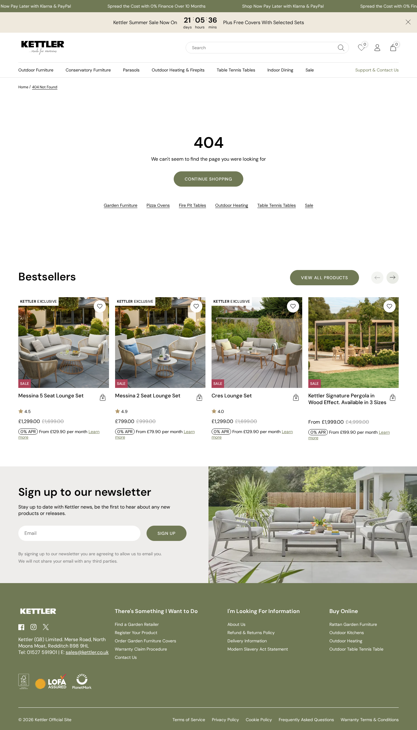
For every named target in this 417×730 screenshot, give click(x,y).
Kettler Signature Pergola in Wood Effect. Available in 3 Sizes (347, 399)
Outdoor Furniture (35, 70)
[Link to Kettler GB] (42, 47)
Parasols (131, 70)
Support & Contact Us (377, 70)
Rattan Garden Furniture (353, 624)
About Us (236, 624)
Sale (310, 70)
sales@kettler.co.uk (87, 652)
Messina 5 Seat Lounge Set (51, 395)
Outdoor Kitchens (346, 632)
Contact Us (126, 657)
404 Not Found (44, 87)
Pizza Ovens (158, 205)
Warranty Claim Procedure (141, 649)
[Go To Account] (377, 47)
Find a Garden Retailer (137, 624)
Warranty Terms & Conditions (370, 719)
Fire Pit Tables (192, 205)
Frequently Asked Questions (306, 719)
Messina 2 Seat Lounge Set (147, 395)
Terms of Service (188, 719)
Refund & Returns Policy (251, 632)
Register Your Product (136, 632)
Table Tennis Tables (236, 70)
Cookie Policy (259, 719)
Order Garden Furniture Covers (145, 641)
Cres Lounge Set (232, 395)
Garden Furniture (120, 205)
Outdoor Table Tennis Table (356, 649)
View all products (324, 277)
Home (23, 87)
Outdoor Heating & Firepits (178, 70)
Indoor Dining (280, 70)
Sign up (167, 533)
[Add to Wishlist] (100, 306)
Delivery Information (247, 641)
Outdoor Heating (231, 205)
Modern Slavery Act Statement (257, 649)
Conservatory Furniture (88, 70)
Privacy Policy (225, 719)
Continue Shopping (208, 179)
